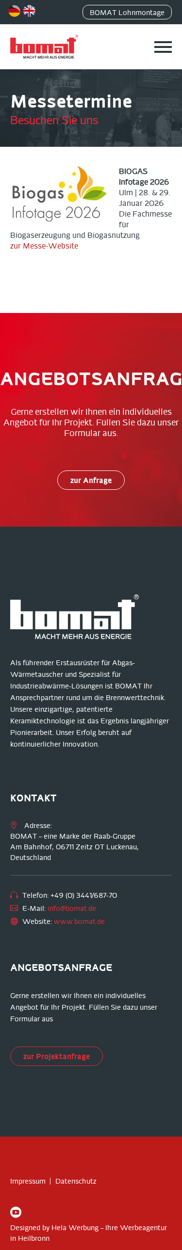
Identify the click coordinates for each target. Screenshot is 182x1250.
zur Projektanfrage (56, 1056)
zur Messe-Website (44, 245)
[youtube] (15, 1212)
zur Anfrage (91, 480)
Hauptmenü (163, 47)
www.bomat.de (79, 921)
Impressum (28, 1181)
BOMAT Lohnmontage (127, 12)
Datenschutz (76, 1181)
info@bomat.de (72, 908)
